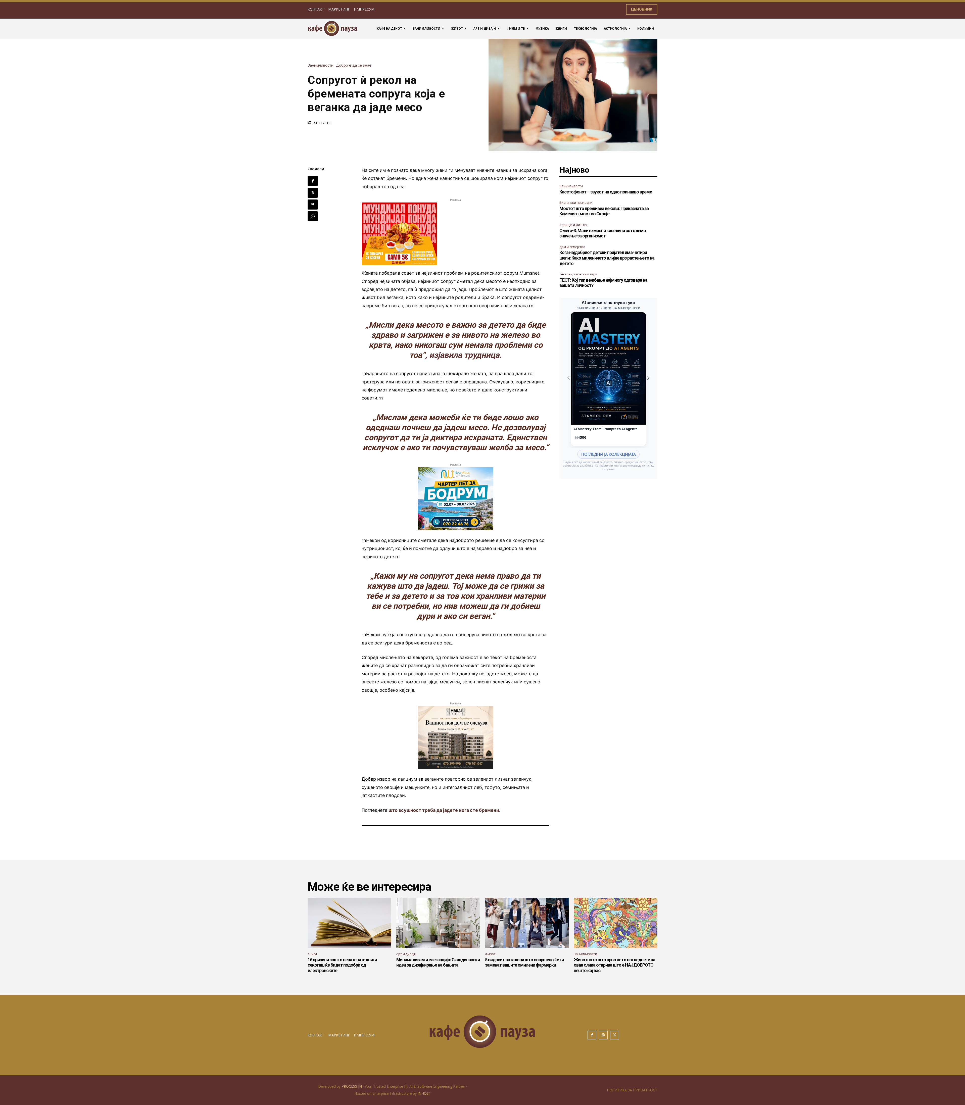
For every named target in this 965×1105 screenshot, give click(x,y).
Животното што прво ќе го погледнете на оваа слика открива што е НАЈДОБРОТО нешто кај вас (614, 965)
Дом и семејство (572, 246)
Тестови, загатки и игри (578, 274)
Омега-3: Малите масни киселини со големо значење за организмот (602, 233)
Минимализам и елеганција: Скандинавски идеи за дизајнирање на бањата (438, 962)
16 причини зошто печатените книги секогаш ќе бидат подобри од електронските (342, 965)
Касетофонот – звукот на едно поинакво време (605, 191)
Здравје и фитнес (573, 224)
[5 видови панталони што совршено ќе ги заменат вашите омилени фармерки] (527, 923)
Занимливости (320, 65)
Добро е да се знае (353, 65)
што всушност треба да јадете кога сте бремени (444, 810)
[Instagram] (603, 1035)
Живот (490, 953)
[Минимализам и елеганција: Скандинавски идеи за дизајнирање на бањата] (438, 923)
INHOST (424, 1093)
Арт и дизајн (406, 953)
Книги (312, 953)
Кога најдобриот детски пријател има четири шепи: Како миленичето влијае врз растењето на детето (606, 258)
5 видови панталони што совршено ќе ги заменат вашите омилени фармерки (524, 962)
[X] (313, 193)
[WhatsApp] (313, 216)
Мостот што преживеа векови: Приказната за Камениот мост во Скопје (604, 211)
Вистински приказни (575, 202)
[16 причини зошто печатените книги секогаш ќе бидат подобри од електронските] (349, 923)
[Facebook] (313, 181)
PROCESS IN (352, 1086)
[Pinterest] (313, 204)
